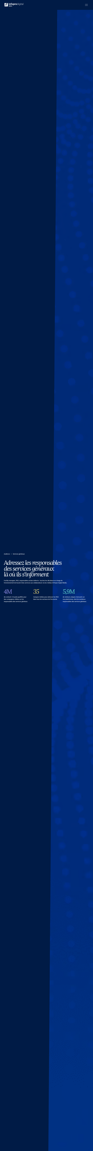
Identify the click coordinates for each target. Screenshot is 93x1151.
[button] (86, 5)
